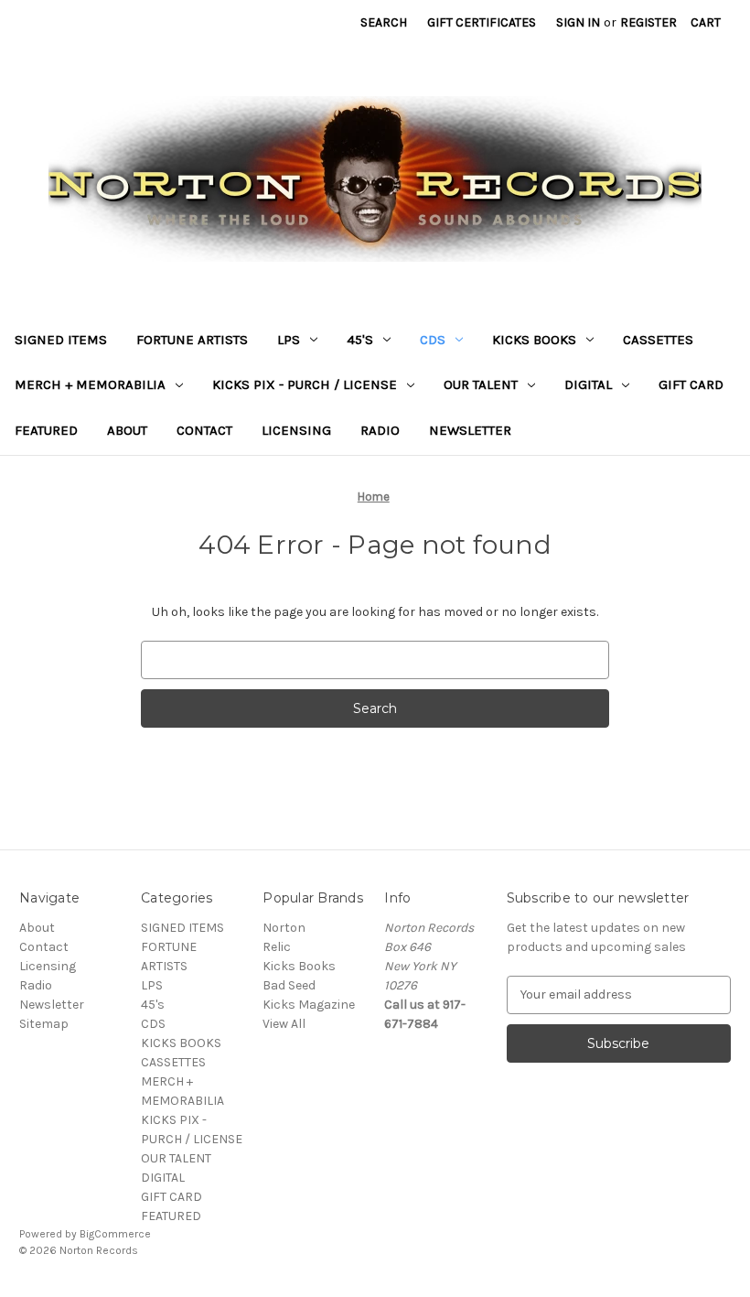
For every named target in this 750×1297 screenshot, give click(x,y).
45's (360, 339)
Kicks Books (299, 966)
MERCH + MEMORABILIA (90, 384)
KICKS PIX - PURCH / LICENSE (304, 384)
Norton (283, 927)
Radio (380, 430)
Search (383, 22)
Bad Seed (289, 985)
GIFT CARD (691, 384)
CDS (432, 339)
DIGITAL (588, 384)
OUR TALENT (481, 384)
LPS (288, 339)
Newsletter (470, 430)
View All (283, 1024)
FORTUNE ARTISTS (192, 339)
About (127, 430)
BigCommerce (115, 1233)
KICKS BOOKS (534, 339)
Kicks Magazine (308, 1004)
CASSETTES (658, 339)
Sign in (578, 22)
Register (648, 22)
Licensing (296, 430)
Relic (276, 947)
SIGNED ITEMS (61, 339)
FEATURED (46, 430)
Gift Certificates (481, 22)
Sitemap (44, 1024)
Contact (204, 430)
